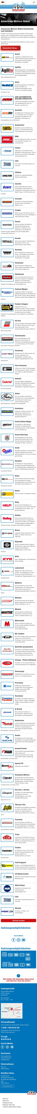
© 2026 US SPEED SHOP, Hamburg (12, 1107)
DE (3, 2)
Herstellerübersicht (6, 1058)
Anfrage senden (18, 920)
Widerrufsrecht (5, 1083)
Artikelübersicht (5, 1059)
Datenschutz (6, 1100)
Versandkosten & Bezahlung (8, 1079)
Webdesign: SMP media (9, 1104)
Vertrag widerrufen (7, 1086)
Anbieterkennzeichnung (7, 1077)
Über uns (3, 1067)
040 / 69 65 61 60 (11, 1028)
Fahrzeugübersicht (6, 1056)
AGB (2, 1081)
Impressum (5, 1098)
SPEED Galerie (5, 1068)
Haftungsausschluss (8, 1102)
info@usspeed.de (10, 1032)
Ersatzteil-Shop (10, 48)
